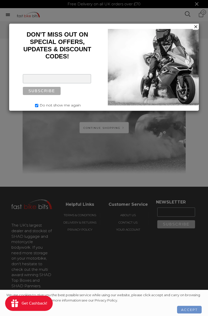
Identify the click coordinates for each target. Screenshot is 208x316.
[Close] (196, 27)
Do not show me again (60, 105)
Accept (189, 310)
